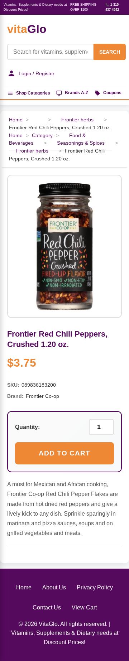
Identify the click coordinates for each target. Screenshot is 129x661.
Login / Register (36, 73)
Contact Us (47, 607)
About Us (54, 587)
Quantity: (27, 427)
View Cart (84, 607)
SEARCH (109, 52)
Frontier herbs (77, 119)
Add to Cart (64, 453)
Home (16, 119)
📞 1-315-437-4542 (112, 7)
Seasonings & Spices (81, 143)
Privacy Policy (95, 587)
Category (42, 135)
